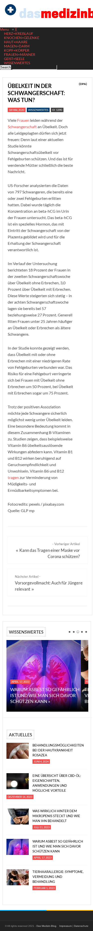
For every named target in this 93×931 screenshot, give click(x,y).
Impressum (65, 926)
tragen (13, 477)
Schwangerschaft (22, 126)
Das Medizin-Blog (46, 926)
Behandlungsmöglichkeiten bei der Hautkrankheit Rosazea (58, 750)
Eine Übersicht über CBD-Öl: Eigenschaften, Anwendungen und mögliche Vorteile (56, 783)
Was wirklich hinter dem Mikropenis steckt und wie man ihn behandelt (56, 816)
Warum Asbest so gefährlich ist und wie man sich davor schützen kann (57, 846)
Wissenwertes (38, 109)
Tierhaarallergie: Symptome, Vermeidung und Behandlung (58, 877)
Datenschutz (81, 926)
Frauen (23, 120)
